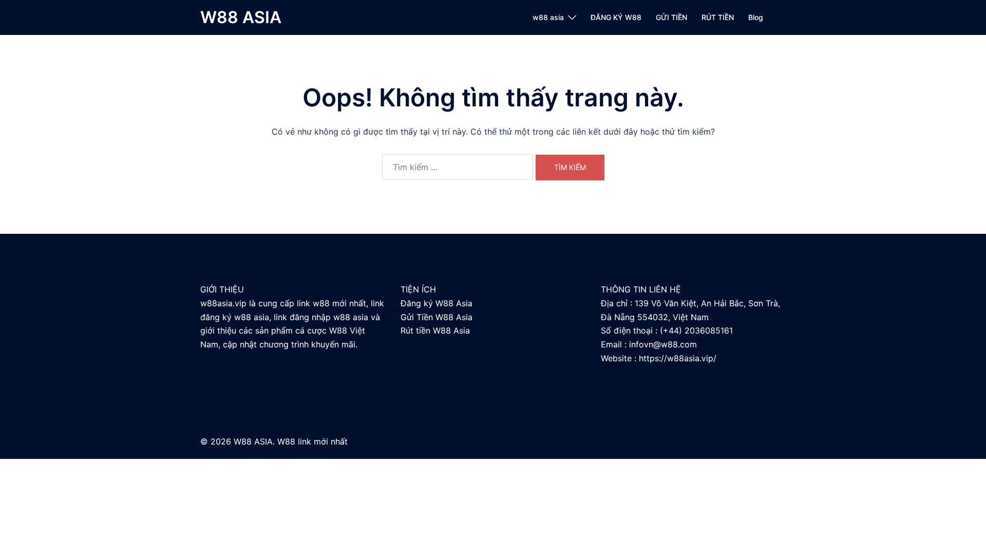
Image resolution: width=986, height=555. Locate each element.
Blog (755, 17)
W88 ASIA (240, 17)
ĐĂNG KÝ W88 (616, 17)
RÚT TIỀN (717, 17)
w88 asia (548, 17)
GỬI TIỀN (671, 17)
